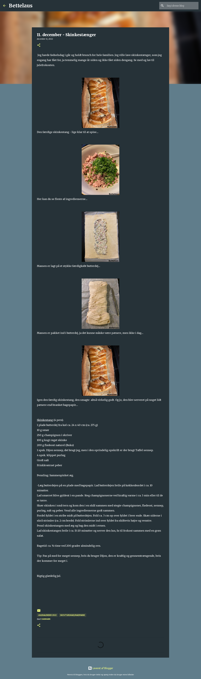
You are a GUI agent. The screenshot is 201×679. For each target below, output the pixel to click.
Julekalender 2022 (47, 615)
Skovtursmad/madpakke (72, 615)
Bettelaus (21, 6)
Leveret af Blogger (102, 668)
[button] (39, 45)
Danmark (45, 619)
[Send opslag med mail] (39, 612)
